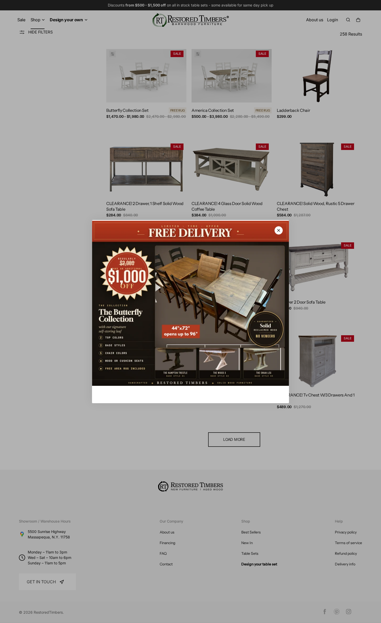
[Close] (278, 230)
